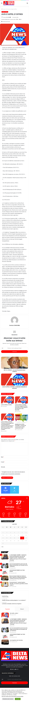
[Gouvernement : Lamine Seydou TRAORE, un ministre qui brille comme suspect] (4, 584)
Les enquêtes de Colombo (16, 640)
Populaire (7, 609)
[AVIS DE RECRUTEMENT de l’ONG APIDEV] (4, 572)
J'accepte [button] (18, 698)
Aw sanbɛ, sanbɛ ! (14, 613)
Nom (2, 457)
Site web (3, 466)
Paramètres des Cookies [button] (8, 698)
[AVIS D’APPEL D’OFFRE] (7, 400)
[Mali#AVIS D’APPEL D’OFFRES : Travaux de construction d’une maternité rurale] (21, 418)
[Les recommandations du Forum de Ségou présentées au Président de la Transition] (4, 565)
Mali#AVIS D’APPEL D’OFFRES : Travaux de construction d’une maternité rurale (20, 426)
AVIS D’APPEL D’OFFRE (6, 404)
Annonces (8, 9)
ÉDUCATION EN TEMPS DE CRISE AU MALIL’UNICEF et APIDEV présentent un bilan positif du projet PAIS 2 (18, 577)
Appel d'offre (14, 9)
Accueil (4, 9)
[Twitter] (13, 669)
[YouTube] (16, 669)
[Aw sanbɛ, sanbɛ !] (5, 615)
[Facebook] (11, 669)
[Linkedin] (14, 669)
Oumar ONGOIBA (6, 17)
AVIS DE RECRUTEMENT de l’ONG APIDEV (17, 571)
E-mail (3, 461)
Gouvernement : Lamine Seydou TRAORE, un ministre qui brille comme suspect (19, 584)
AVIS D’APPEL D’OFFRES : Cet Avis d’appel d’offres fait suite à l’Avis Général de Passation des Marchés (21, 407)
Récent (22, 609)
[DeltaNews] (8, 3)
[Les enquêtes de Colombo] (5, 642)
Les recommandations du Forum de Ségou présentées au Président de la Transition (19, 565)
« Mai (2, 546)
